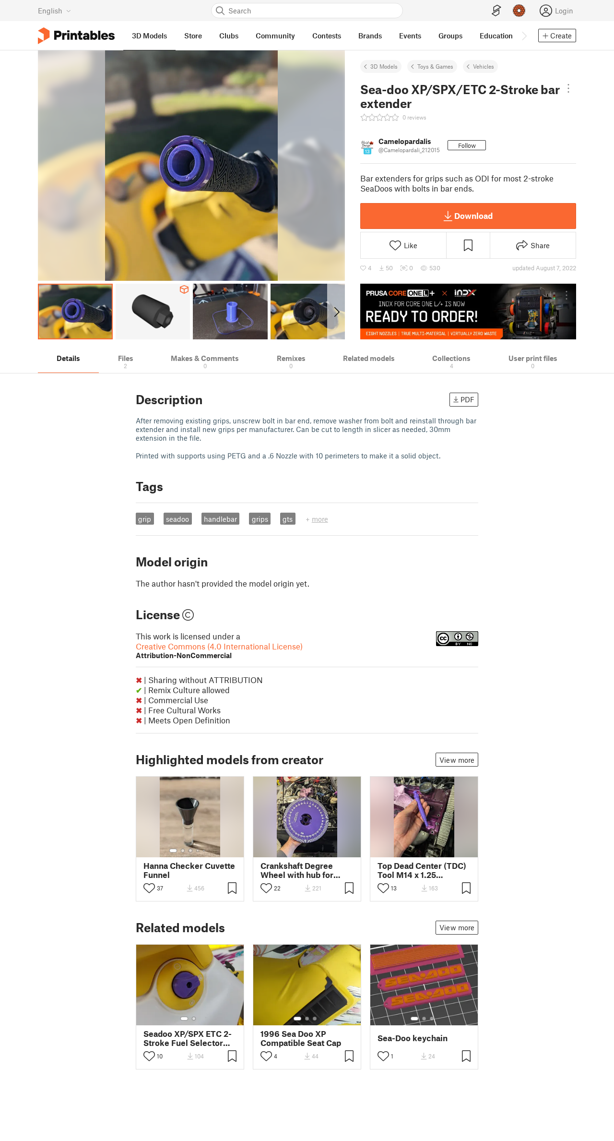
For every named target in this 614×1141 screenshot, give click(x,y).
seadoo (177, 519)
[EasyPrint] (496, 10)
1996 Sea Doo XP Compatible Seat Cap (300, 1038)
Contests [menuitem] (326, 35)
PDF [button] (467, 399)
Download (473, 215)
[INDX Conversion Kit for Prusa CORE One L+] (468, 311)
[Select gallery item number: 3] (190, 851)
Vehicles (483, 66)
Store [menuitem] (193, 35)
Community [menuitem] (275, 35)
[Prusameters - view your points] (519, 10)
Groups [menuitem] (450, 35)
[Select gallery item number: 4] (198, 851)
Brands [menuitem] (370, 35)
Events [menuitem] (410, 35)
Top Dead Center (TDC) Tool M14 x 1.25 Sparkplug (422, 870)
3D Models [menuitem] (149, 35)
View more (456, 760)
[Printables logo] (76, 35)
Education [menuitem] (496, 35)
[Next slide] (336, 311)
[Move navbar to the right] (524, 35)
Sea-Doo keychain (413, 1038)
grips (260, 519)
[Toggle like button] (149, 888)
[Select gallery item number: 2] (183, 851)
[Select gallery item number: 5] (205, 851)
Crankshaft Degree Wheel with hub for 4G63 (296, 870)
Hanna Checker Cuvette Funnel (189, 870)
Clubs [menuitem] (228, 35)
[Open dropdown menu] (568, 88)
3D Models (384, 66)
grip (144, 519)
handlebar (220, 519)
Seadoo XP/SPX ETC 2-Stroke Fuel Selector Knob (187, 1038)
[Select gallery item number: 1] (173, 851)
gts (288, 519)
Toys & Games (435, 66)
